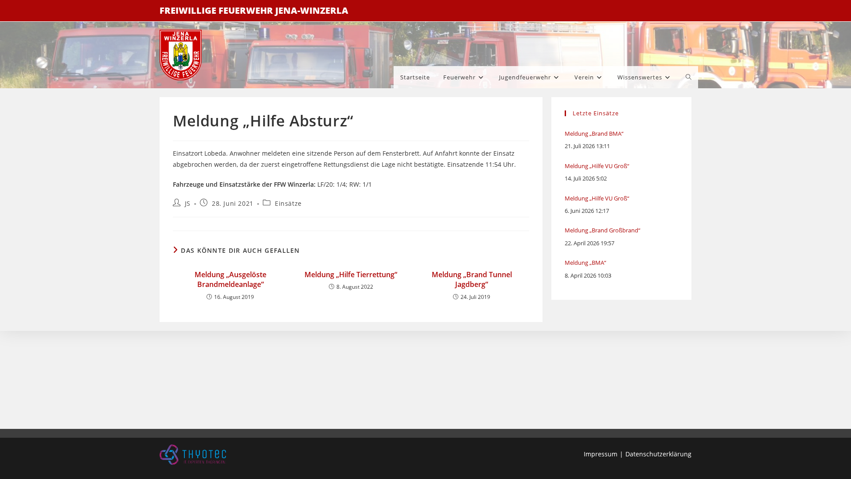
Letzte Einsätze (596, 113)
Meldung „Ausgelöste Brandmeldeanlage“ (230, 279)
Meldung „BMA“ (585, 263)
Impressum (600, 454)
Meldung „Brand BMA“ (594, 133)
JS (188, 203)
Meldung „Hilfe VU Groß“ (597, 166)
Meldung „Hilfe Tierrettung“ (350, 274)
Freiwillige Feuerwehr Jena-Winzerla (254, 10)
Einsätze (288, 203)
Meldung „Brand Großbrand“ (602, 230)
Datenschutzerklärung (658, 454)
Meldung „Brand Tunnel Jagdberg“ (472, 279)
